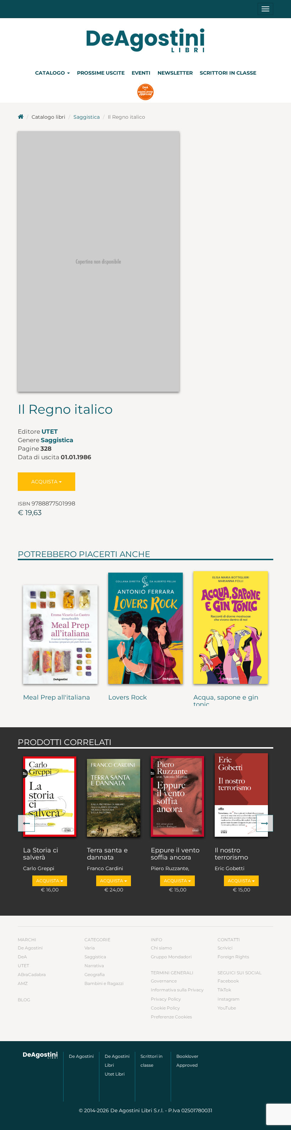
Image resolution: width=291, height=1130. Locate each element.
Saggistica (86, 117)
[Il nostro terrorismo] (241, 796)
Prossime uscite (101, 73)
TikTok (224, 989)
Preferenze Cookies (171, 1016)
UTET (50, 431)
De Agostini (30, 947)
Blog (24, 999)
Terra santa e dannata (107, 854)
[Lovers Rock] (145, 625)
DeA (22, 956)
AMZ (23, 983)
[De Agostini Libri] (20, 117)
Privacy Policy (166, 999)
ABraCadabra (32, 974)
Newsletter (175, 73)
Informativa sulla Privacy (177, 989)
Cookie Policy (165, 1008)
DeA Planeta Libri (145, 40)
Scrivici (225, 947)
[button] (26, 823)
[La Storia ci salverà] (49, 796)
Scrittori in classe (228, 73)
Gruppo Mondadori (171, 956)
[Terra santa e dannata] (113, 796)
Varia (89, 947)
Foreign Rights (233, 956)
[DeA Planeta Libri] (40, 1055)
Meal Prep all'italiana (56, 697)
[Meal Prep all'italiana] (60, 625)
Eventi (141, 73)
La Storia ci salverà (40, 854)
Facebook (228, 981)
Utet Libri (115, 1074)
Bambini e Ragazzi (103, 983)
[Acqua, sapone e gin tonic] (230, 625)
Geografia (94, 974)
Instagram (229, 999)
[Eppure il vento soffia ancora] (177, 796)
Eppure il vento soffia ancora (175, 854)
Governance (164, 981)
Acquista (45, 481)
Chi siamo (161, 947)
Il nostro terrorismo (231, 854)
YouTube (227, 1008)
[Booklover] (146, 93)
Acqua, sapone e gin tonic (225, 701)
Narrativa (94, 965)
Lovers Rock (127, 697)
